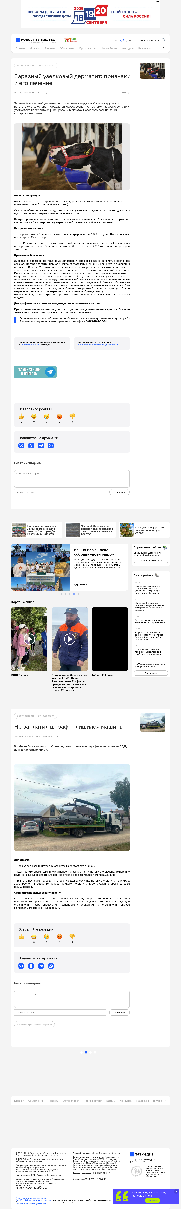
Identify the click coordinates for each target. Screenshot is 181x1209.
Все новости (151, 673)
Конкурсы (127, 48)
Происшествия (88, 48)
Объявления (67, 48)
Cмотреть (152, 1200)
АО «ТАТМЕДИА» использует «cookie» (34, 1200)
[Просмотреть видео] (29, 639)
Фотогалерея (71, 1100)
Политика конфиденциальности (31, 1203)
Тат (131, 40)
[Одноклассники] (31, 445)
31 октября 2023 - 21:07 (23, 736)
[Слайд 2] (65, 594)
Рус (117, 40)
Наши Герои (109, 48)
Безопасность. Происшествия (35, 65)
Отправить (119, 492)
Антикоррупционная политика (31, 1198)
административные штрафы (34, 1024)
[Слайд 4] (74, 594)
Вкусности (145, 48)
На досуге (142, 1100)
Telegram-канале (29, 344)
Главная (21, 48)
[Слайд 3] (69, 594)
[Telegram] (41, 445)
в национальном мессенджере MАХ (98, 344)
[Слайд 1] (61, 594)
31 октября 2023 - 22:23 (24, 93)
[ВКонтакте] (21, 445)
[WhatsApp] (51, 445)
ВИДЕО (110, 1100)
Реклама (50, 48)
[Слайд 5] (78, 594)
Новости (35, 48)
